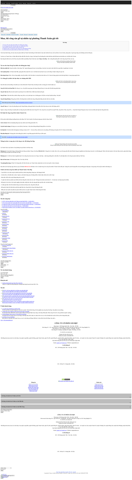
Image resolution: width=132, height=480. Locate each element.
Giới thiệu (8, 3)
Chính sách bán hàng (98, 388)
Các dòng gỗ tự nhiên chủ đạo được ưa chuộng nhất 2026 (15, 46)
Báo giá (24, 3)
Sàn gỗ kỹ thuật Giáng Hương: (9, 248)
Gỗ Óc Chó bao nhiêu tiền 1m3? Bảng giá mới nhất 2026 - (18, 201)
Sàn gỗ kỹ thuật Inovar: (7, 256)
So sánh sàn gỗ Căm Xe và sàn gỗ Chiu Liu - (15, 205)
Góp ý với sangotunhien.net (7, 320)
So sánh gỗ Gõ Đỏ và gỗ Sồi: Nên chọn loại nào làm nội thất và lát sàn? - (21, 204)
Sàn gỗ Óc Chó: (5, 221)
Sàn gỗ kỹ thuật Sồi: (6, 245)
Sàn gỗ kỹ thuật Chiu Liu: (7, 253)
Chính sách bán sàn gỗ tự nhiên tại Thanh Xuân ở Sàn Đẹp (15, 49)
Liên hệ (33, 3)
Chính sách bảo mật (98, 387)
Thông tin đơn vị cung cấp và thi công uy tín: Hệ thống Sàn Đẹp (16, 48)
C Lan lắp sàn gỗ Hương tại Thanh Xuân (11, 308)
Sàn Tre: (4, 213)
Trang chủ (3, 3)
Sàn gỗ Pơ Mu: (5, 235)
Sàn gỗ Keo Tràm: (6, 238)
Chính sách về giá (99, 384)
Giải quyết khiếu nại (33, 389)
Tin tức (20, 3)
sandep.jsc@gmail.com (62, 342)
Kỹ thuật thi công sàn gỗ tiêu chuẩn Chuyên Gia (13, 47)
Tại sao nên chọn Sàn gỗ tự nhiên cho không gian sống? (14, 44)
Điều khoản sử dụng (33, 386)
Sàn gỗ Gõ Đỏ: (5, 224)
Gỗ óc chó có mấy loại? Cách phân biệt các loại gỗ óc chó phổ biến (16, 294)
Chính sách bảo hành (98, 386)
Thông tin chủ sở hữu (33, 384)
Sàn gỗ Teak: (5, 240)
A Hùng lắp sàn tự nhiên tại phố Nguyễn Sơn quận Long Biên (15, 311)
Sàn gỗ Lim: (5, 227)
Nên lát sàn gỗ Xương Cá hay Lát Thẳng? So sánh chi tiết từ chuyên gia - (21, 207)
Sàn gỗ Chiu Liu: (6, 218)
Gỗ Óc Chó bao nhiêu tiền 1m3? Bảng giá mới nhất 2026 (14, 291)
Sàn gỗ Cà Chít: (5, 232)
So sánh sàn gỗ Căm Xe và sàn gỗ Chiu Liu (11, 299)
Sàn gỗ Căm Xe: (5, 216)
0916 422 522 (4, 27)
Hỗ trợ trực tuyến (33, 391)
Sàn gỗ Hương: (5, 210)
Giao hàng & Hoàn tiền (33, 388)
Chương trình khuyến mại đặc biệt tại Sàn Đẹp (12, 283)
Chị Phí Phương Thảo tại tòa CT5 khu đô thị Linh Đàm (14, 314)
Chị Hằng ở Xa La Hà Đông (8, 317)
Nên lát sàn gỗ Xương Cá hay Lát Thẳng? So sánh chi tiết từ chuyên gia (18, 302)
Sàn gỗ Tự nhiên (14, 3)
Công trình (29, 3)
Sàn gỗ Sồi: (4, 229)
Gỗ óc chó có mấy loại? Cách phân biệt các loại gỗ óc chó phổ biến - (20, 202)
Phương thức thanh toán (33, 387)
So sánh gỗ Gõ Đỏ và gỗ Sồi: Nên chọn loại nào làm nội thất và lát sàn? (17, 297)
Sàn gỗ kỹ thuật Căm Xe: (7, 250)
